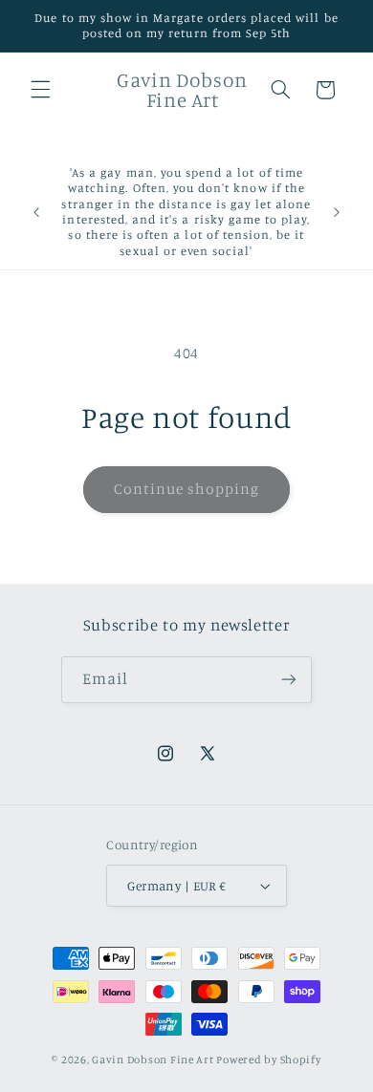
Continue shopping (187, 489)
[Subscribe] (289, 679)
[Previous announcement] (36, 212)
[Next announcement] (337, 212)
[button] (40, 90)
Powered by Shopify (268, 1059)
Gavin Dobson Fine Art (152, 1059)
